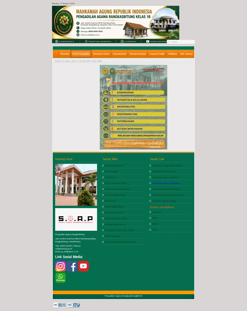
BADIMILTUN (110, 200)
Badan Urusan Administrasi (116, 189)
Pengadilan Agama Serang (164, 171)
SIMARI (155, 224)
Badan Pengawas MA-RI (115, 183)
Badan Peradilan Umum (115, 195)
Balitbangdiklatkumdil (114, 206)
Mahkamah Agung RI (113, 165)
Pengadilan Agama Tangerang (166, 183)
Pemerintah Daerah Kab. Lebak (119, 230)
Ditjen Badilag (110, 171)
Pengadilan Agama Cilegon (164, 200)
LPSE (154, 229)
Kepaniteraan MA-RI (113, 212)
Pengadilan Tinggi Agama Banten (167, 165)
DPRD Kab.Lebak (112, 236)
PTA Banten (110, 177)
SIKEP (154, 218)
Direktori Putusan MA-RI (115, 218)
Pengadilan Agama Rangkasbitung (167, 195)
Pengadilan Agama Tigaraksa (165, 177)
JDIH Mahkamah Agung (115, 224)
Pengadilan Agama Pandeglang (166, 189)
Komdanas (156, 212)
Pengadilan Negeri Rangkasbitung (120, 242)
